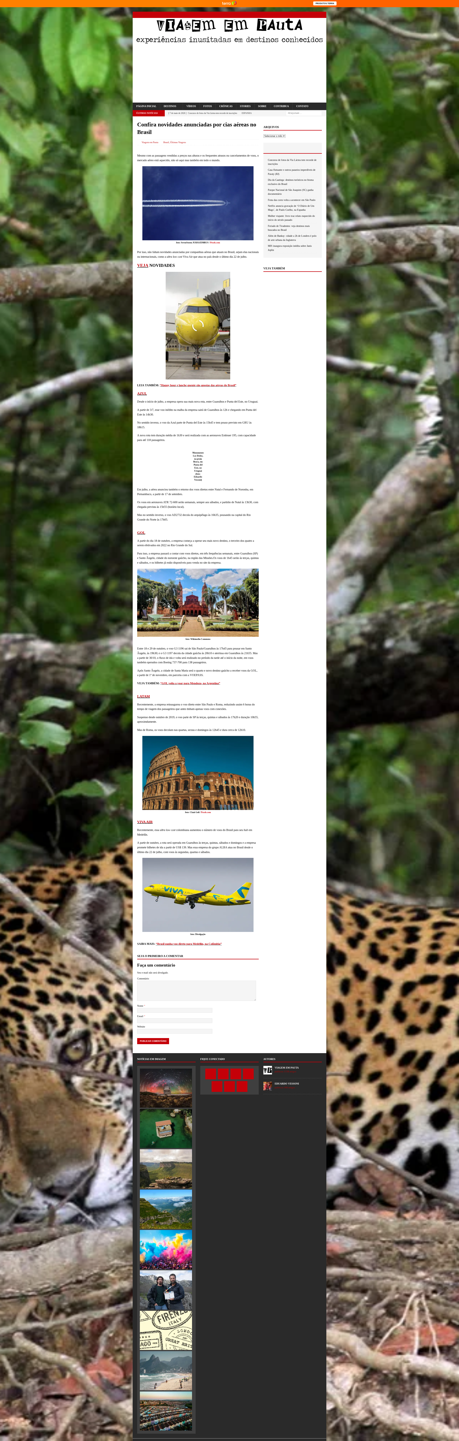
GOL (141, 637)
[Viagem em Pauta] (229, 43)
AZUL (142, 448)
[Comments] (312, 197)
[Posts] (273, 197)
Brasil (166, 146)
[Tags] (292, 197)
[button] (136, 104)
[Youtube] (304, 15)
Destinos (170, 110)
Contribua (281, 110)
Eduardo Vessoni (287, 1311)
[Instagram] (298, 15)
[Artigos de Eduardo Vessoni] (267, 1316)
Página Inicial (146, 110)
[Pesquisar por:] (304, 117)
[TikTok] (317, 15)
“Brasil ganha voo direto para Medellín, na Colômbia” (189, 1098)
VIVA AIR (145, 977)
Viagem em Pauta (150, 146)
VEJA (142, 319)
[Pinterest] (310, 15)
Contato (302, 110)
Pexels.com (215, 297)
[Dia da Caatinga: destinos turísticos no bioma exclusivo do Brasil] (166, 1396)
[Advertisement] (229, 74)
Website (141, 1254)
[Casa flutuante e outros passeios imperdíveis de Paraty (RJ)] (166, 1355)
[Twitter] (292, 15)
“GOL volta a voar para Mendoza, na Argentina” (190, 787)
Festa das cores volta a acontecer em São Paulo (291, 248)
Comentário (143, 1206)
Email (140, 1243)
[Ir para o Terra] (229, 3)
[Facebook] (285, 15)
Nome (140, 1233)
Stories (245, 110)
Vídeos (191, 110)
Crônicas (226, 110)
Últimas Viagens (178, 146)
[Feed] (323, 15)
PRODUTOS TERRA (325, 3)
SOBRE (262, 110)
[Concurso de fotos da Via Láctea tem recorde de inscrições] (166, 1315)
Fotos (207, 110)
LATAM (143, 851)
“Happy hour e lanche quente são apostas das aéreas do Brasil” (198, 439)
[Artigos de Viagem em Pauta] (267, 1300)
